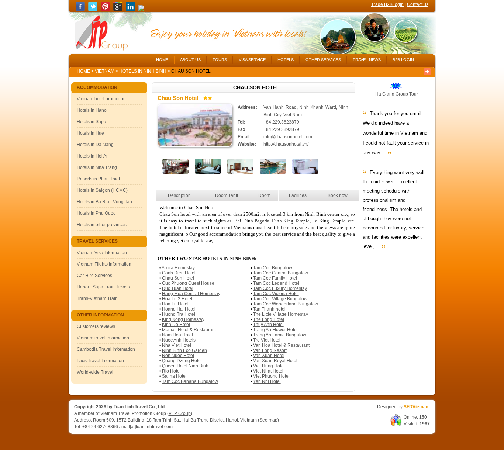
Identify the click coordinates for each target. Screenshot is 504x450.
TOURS (220, 60)
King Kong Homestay (183, 319)
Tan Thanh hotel (269, 309)
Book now (338, 195)
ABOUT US (190, 60)
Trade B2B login (387, 4)
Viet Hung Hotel (269, 365)
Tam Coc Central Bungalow (280, 273)
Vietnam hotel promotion (101, 98)
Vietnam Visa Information (102, 252)
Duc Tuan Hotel (177, 288)
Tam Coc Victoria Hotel (276, 293)
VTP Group (180, 413)
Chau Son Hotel (178, 278)
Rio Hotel (171, 371)
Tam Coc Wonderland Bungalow (285, 304)
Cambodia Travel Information (106, 349)
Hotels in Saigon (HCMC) (102, 190)
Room (264, 195)
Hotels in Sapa (91, 121)
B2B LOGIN (403, 60)
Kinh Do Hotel (176, 324)
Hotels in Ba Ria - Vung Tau (104, 201)
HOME (162, 60)
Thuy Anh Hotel (268, 324)
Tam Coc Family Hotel (275, 278)
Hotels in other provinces (102, 224)
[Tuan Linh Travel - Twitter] (92, 9)
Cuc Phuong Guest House (188, 283)
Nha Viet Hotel (176, 345)
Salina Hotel (174, 376)
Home (83, 71)
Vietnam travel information (103, 337)
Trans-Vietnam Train (97, 298)
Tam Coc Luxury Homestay (280, 288)
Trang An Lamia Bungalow (279, 335)
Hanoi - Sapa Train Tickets (103, 287)
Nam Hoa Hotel (177, 335)
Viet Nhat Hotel (268, 371)
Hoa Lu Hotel (175, 304)
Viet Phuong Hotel (271, 376)
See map (268, 420)
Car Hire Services (94, 275)
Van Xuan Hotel (268, 355)
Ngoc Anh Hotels (179, 340)
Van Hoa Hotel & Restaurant (281, 345)
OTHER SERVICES (323, 60)
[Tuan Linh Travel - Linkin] (130, 9)
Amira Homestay (178, 267)
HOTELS (285, 60)
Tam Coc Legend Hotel (276, 283)
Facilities (298, 195)
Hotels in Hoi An (93, 156)
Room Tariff (226, 195)
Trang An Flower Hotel (275, 329)
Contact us (417, 4)
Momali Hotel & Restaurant (189, 329)
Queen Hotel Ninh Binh (185, 365)
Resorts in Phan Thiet (98, 178)
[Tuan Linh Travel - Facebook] (80, 9)
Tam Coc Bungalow (272, 267)
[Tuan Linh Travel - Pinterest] (105, 9)
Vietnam (104, 71)
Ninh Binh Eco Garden (184, 350)
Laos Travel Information (100, 360)
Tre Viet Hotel (266, 340)
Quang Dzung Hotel (182, 360)
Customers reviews (96, 326)
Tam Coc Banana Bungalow (190, 381)
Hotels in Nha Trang (97, 167)
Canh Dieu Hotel (179, 273)
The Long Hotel (268, 319)
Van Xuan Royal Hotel (275, 360)
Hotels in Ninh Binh (143, 71)
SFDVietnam (417, 406)
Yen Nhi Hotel (267, 381)
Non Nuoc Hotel (178, 355)
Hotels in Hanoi (92, 110)
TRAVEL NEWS (367, 60)
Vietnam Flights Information (104, 264)
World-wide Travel (95, 372)
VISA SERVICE (252, 60)
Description (179, 195)
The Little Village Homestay (280, 314)
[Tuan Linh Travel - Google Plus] (117, 9)
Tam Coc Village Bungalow (280, 298)
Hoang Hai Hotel (179, 309)
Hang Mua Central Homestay (191, 293)
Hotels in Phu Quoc (96, 213)
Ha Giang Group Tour (396, 94)
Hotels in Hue (90, 133)
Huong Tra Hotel (178, 314)
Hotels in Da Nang (95, 144)
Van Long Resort (270, 350)
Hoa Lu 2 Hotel (177, 298)
